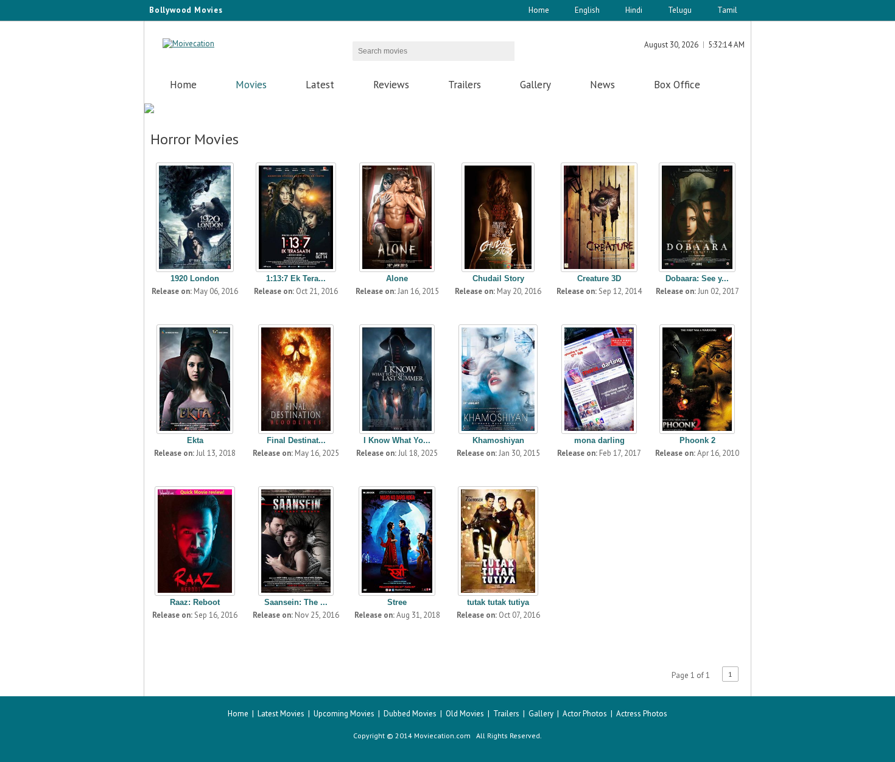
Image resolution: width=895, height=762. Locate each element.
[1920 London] (194, 214)
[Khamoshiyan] (498, 376)
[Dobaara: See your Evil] (697, 214)
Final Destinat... (296, 440)
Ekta (195, 440)
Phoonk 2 (697, 440)
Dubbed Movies (410, 713)
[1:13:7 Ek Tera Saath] (295, 214)
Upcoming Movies (344, 713)
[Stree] (397, 538)
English (587, 10)
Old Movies (465, 713)
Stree (397, 602)
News (602, 84)
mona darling (599, 440)
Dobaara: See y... (697, 278)
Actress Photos (641, 713)
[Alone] (397, 214)
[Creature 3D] (599, 214)
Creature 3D (599, 278)
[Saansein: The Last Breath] (295, 538)
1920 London (194, 278)
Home (538, 10)
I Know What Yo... (396, 440)
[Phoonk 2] (697, 376)
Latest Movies (281, 713)
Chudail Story (498, 278)
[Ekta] (194, 376)
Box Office (677, 84)
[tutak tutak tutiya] (498, 538)
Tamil (727, 10)
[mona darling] (599, 376)
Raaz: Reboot (195, 602)
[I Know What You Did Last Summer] (397, 376)
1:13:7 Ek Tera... (296, 278)
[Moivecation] (188, 43)
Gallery (535, 84)
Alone (397, 278)
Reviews (391, 84)
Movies (251, 84)
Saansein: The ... (296, 602)
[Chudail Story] (498, 214)
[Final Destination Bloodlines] (295, 376)
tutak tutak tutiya (498, 602)
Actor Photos (585, 713)
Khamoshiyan (498, 440)
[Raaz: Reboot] (194, 538)
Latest (320, 84)
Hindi (633, 10)
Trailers (464, 84)
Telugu (680, 10)
